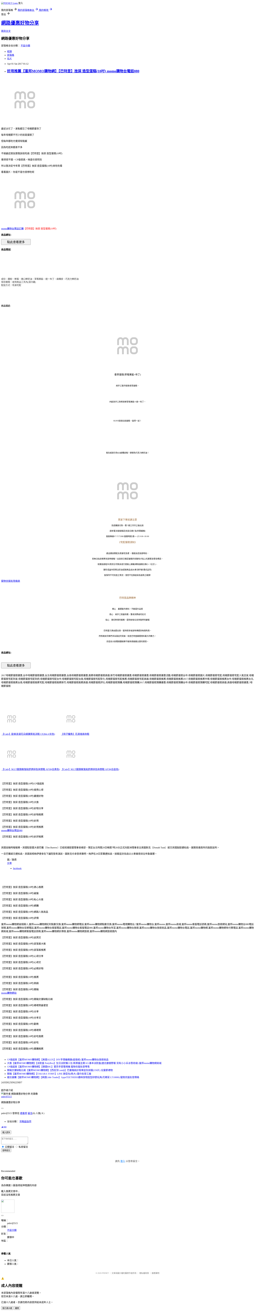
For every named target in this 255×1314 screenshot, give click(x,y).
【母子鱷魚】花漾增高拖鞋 (75, 734)
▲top (3, 1126)
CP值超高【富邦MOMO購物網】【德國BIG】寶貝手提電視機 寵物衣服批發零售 (48, 1066)
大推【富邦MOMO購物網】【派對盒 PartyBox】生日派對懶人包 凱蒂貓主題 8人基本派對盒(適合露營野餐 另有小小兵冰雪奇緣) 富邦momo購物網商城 (84, 1063)
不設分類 (25, 45)
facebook (17, 868)
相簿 (9, 51)
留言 (30, 1113)
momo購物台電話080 (11, 830)
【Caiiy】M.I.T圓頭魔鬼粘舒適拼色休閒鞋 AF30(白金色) (90, 769)
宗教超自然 (25, 1121)
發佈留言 (6, 1150)
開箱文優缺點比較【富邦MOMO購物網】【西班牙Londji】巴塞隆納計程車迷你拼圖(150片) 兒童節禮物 (60, 1070)
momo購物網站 (9, 993)
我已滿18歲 (7, 1308)
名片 (9, 58)
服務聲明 (155, 1273)
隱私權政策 (144, 1273)
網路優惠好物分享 (20, 23)
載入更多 (6, 1132)
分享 (9, 863)
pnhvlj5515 (6, 1096)
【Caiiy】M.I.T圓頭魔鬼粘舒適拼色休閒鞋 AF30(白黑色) (31, 769)
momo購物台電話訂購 (12, 228)
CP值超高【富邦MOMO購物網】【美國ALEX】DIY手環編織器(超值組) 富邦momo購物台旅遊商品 (57, 1059)
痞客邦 (23, 1113)
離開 (17, 1308)
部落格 (10, 55)
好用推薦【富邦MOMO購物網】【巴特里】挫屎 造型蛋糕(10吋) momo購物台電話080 (73, 71)
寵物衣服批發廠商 (10, 581)
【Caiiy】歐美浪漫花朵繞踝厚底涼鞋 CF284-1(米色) (28, 734)
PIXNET (105, 1273)
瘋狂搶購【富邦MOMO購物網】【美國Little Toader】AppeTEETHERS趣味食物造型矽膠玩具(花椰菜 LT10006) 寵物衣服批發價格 (73, 1077)
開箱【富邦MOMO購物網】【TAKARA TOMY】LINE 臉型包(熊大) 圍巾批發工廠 (49, 1073)
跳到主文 (6, 31)
